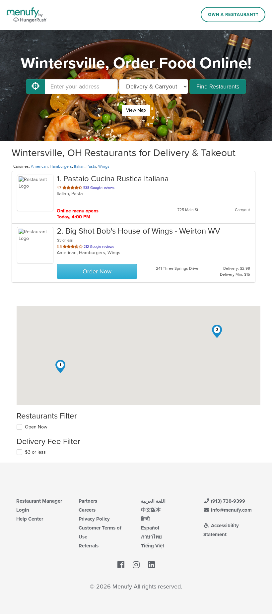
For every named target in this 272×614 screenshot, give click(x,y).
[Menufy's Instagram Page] (136, 565)
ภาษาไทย (151, 537)
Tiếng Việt (152, 546)
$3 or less (35, 452)
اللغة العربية (153, 501)
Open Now (36, 427)
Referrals (89, 546)
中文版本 (151, 510)
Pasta (91, 166)
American (39, 166)
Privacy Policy (94, 519)
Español (150, 528)
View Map (136, 110)
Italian (79, 166)
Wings (103, 166)
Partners (88, 501)
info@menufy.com (231, 510)
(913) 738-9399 (227, 501)
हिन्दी (145, 519)
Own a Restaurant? (233, 14)
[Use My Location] (35, 86)
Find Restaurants (217, 86)
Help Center (29, 519)
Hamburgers (61, 166)
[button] (60, 366)
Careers (87, 510)
